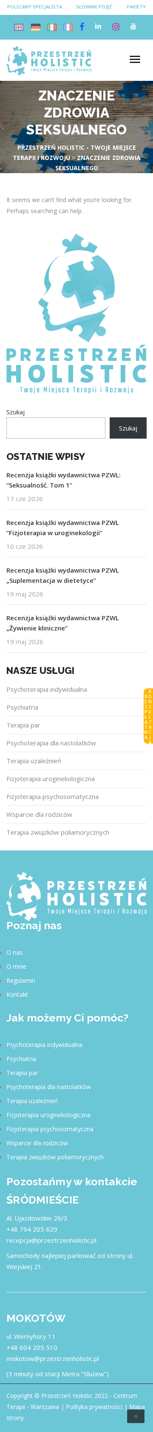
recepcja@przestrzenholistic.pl (51, 1240)
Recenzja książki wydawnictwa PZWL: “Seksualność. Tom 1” (63, 480)
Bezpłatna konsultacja (148, 716)
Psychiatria (22, 707)
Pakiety (136, 6)
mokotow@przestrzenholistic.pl (52, 1358)
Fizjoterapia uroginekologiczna (50, 778)
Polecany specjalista (34, 6)
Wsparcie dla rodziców (39, 814)
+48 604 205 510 (31, 1347)
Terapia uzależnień (33, 760)
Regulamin (20, 980)
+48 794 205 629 (31, 1229)
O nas (14, 952)
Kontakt (17, 994)
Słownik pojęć (94, 6)
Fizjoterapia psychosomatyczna (52, 796)
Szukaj (15, 412)
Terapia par (23, 725)
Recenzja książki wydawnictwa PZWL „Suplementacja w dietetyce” (62, 575)
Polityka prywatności (94, 1407)
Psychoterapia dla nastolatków (51, 743)
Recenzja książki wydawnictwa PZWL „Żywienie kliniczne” (62, 622)
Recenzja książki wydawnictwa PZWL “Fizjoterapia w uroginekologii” (62, 527)
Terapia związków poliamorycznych (57, 832)
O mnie (16, 966)
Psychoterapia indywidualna (46, 689)
